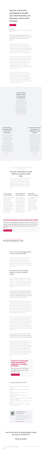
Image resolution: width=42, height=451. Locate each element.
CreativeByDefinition (20, 411)
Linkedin (32, 446)
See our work (12, 25)
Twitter (29, 446)
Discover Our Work (7, 230)
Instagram (37, 446)
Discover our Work (19, 421)
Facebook (25, 446)
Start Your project (15, 374)
